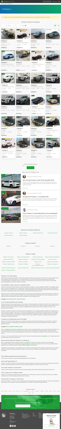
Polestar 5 (52, 246)
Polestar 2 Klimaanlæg (52, 261)
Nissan (32, 391)
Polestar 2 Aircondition (8, 257)
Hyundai (17, 391)
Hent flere (30, 167)
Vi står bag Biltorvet (25, 414)
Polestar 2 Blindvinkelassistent (52, 257)
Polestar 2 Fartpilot (23, 261)
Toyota (58, 391)
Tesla (54, 391)
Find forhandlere (24, 417)
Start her (51, 425)
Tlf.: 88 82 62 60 (12, 418)
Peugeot (37, 391)
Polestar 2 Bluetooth (8, 259)
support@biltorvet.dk (13, 421)
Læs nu (24, 188)
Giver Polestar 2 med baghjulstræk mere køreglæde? (40, 213)
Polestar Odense (23, 232)
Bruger (40, 413)
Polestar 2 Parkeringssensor (8, 267)
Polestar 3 (23, 246)
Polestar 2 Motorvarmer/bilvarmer (37, 265)
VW (33, 392)
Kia (21, 391)
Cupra (9, 391)
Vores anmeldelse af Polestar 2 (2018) (14, 326)
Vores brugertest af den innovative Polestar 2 (16, 299)
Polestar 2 (8, 246)
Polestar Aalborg (23, 235)
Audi (2, 391)
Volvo (29, 392)
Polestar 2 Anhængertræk (23, 257)
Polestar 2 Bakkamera (38, 257)
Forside (2, 3)
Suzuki (50, 391)
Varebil (34, 415)
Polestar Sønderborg (38, 232)
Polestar (9, 3)
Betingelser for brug (25, 416)
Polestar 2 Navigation (52, 264)
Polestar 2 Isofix (38, 261)
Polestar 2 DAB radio (23, 259)
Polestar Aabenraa (8, 235)
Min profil (40, 414)
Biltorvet (28, 342)
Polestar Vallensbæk (52, 232)
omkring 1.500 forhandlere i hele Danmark (27, 345)
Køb (33, 413)
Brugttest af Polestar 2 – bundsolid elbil (36, 197)
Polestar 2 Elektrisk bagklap (37, 259)
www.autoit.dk (12, 422)
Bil (5, 3)
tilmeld (38, 405)
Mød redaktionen (25, 415)
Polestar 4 (37, 246)
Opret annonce (47, 1)
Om (22, 413)
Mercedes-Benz (26, 391)
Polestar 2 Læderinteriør (8, 264)
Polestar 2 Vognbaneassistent (52, 267)
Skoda (46, 391)
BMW (6, 391)
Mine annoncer (41, 416)
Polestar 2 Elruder (52, 259)
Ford (13, 391)
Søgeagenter (41, 415)
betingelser (37, 402)
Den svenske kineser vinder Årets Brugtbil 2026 (38, 180)
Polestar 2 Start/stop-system (38, 267)
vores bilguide (44, 336)
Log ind (55, 1)
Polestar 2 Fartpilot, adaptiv (8, 261)
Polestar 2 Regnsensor (23, 267)
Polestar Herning (9, 232)
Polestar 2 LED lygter (23, 264)
